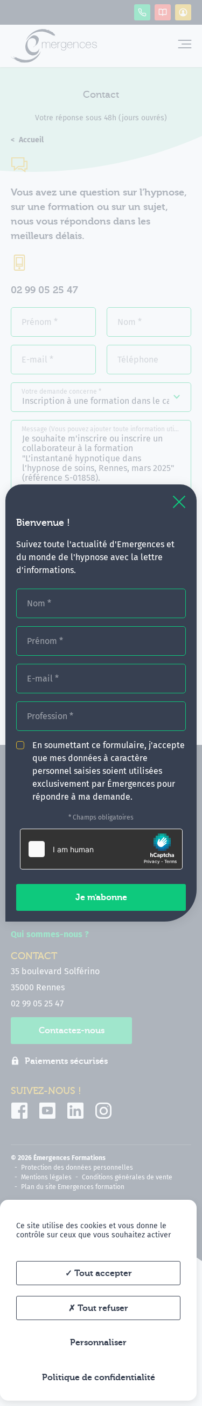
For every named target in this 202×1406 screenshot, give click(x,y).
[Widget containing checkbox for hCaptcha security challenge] (101, 849)
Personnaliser (98, 1342)
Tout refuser (101, 1308)
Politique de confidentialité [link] (98, 1377)
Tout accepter (102, 1273)
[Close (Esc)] (179, 502)
